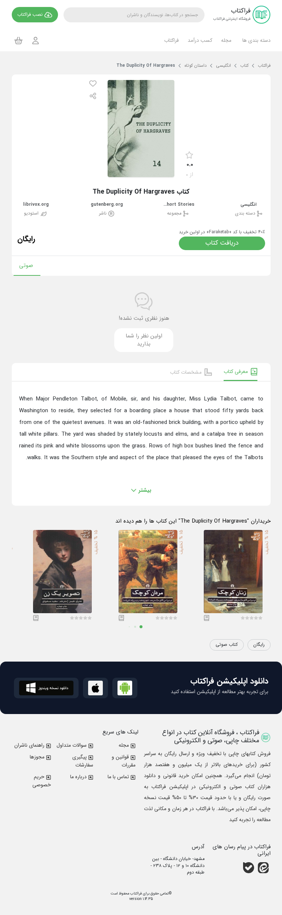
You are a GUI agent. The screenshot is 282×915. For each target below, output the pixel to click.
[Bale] (248, 867)
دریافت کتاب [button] (222, 243)
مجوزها (37, 757)
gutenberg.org (107, 204)
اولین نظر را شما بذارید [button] (144, 340)
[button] (255, 40)
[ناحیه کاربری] (35, 40)
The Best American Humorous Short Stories (177, 204)
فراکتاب (135, 893)
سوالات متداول (72, 745)
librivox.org (36, 204)
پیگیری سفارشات (82, 761)
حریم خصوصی (41, 781)
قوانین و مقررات (123, 761)
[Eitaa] (263, 867)
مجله (124, 745)
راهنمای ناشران (29, 745)
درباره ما (78, 777)
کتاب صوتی (227, 644)
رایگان (259, 644)
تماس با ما (118, 777)
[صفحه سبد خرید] (18, 40)
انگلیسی (249, 204)
